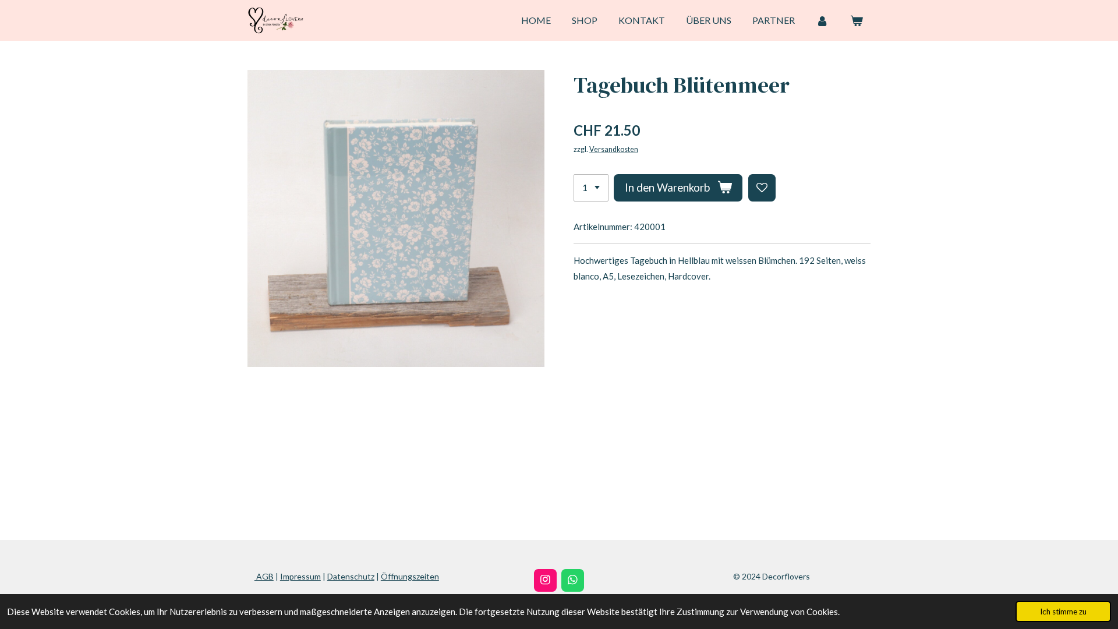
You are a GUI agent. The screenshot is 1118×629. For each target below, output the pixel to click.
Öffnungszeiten (410, 576)
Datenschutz (350, 576)
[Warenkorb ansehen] (857, 20)
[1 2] (591, 188)
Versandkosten (613, 149)
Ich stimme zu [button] (1063, 611)
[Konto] (822, 20)
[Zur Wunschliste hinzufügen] (762, 188)
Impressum (300, 576)
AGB (264, 576)
